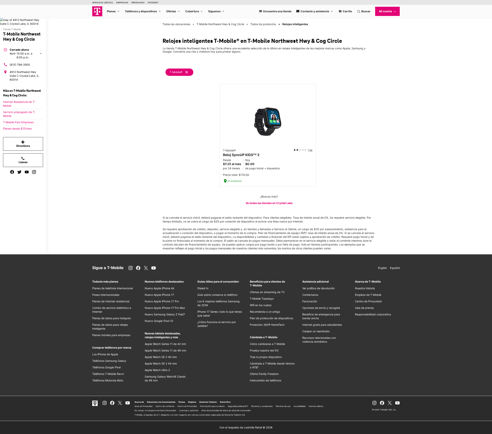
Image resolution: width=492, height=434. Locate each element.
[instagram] (34, 172)
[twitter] (19, 172)
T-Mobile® (176, 72)
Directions (23, 143)
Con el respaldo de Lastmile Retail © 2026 (246, 427)
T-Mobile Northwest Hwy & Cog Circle (220, 24)
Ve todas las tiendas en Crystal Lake (269, 203)
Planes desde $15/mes (17, 128)
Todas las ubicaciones (176, 24)
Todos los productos (263, 24)
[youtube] (26, 172)
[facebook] (12, 172)
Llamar (23, 160)
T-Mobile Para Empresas (18, 122)
